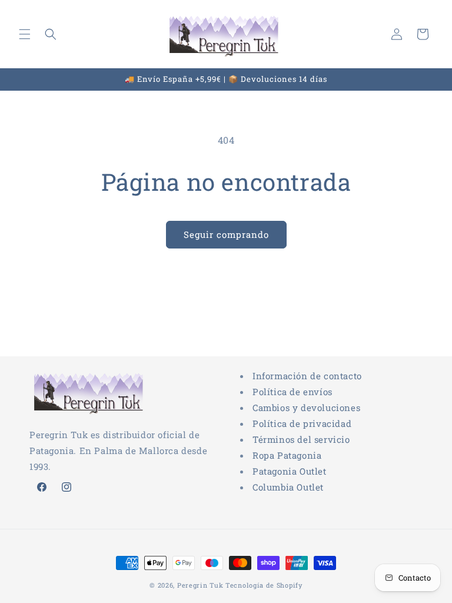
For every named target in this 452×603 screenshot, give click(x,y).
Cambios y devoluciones (306, 407)
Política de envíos (292, 391)
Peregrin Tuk (200, 585)
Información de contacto (307, 376)
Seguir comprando (226, 234)
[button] (25, 34)
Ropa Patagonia (286, 455)
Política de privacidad (301, 423)
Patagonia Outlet (289, 471)
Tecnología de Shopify (264, 585)
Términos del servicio (301, 439)
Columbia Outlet (288, 487)
